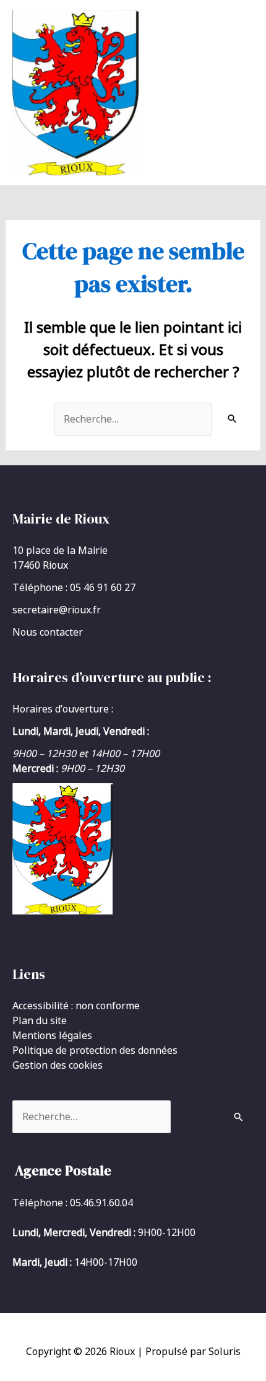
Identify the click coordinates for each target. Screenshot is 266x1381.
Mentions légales (52, 1035)
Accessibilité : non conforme (76, 1005)
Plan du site (39, 1020)
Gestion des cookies (57, 1065)
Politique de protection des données (95, 1050)
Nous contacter (47, 632)
